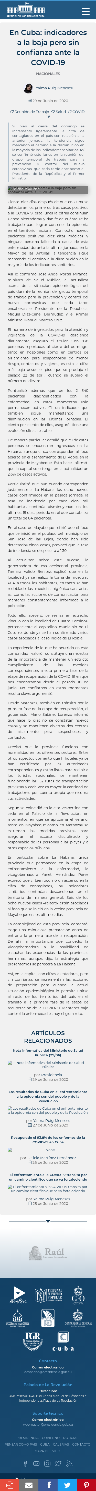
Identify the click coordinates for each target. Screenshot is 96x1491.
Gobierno (51, 1438)
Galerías (61, 1444)
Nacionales (48, 73)
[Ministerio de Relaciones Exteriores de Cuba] (18, 1295)
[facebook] (25, 1465)
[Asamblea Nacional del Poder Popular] (18, 1318)
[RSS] (69, 1465)
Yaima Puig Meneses (51, 1120)
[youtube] (36, 1465)
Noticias (70, 1438)
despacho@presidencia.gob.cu (48, 1372)
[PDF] (9, 1485)
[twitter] (58, 1465)
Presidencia (51, 1075)
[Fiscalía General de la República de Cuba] (33, 1341)
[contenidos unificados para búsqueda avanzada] (63, 1341)
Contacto (81, 1444)
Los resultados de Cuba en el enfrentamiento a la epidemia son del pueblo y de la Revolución (48, 1096)
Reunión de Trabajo (32, 112)
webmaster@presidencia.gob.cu (48, 1424)
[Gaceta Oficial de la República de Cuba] (78, 1295)
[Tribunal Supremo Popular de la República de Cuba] (48, 1295)
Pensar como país (21, 1444)
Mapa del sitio (47, 1451)
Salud (61, 112)
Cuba (45, 1444)
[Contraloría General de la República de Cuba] (78, 1318)
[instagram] (47, 1465)
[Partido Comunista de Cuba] (48, 1318)
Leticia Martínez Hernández (51, 1158)
